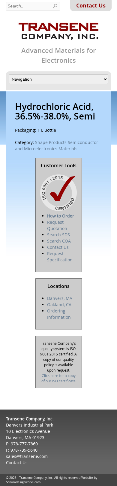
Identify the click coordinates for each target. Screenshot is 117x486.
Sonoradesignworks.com (23, 482)
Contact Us (91, 5)
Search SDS (58, 234)
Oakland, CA (59, 304)
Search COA (59, 241)
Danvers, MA (59, 298)
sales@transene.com (27, 456)
